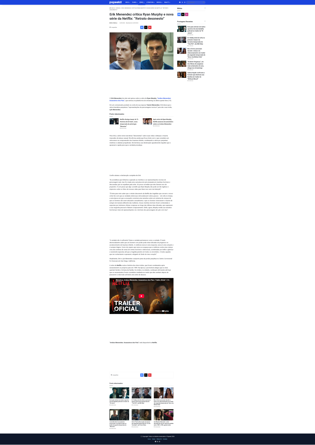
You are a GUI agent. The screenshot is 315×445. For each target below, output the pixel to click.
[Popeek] (117, 2)
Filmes (134, 2)
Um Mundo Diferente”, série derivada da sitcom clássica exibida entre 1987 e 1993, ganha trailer (163, 423)
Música (159, 2)
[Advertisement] (141, 82)
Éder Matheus (114, 23)
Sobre (153, 439)
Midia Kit (159, 439)
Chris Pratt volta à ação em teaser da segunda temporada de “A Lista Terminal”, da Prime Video (141, 423)
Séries (141, 2)
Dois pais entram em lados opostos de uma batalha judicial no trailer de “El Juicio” (119, 401)
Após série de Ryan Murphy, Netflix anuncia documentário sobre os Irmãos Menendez (163, 121)
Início (127, 2)
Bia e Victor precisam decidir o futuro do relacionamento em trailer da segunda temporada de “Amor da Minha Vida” (196, 53)
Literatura (149, 2)
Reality (166, 2)
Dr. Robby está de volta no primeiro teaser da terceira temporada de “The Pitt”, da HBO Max (141, 401)
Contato (165, 439)
